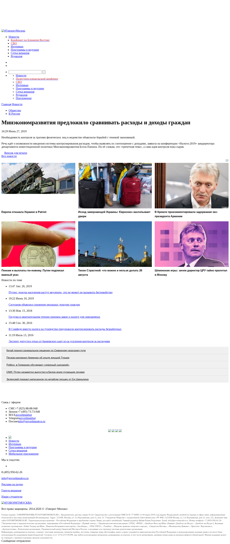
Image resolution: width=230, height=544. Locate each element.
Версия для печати (15, 152)
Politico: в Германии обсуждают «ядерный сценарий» (37, 364)
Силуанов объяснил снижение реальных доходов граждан (44, 304)
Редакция (16, 56)
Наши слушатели (11, 496)
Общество (15, 110)
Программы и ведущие (25, 49)
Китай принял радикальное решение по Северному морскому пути (46, 350)
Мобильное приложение (24, 453)
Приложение (24, 98)
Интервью (17, 46)
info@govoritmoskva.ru (31, 421)
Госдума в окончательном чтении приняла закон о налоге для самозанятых (54, 316)
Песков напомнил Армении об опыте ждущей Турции (37, 357)
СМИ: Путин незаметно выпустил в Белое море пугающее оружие (45, 372)
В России (14, 113)
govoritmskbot (23, 414)
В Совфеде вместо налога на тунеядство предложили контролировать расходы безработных (65, 329)
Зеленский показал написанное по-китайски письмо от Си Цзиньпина (47, 379)
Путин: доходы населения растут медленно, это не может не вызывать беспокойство (60, 292)
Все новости (9, 156)
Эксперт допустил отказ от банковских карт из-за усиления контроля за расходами (59, 341)
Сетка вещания (20, 53)
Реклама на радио (12, 484)
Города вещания (11, 490)
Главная (6, 104)
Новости (14, 36)
